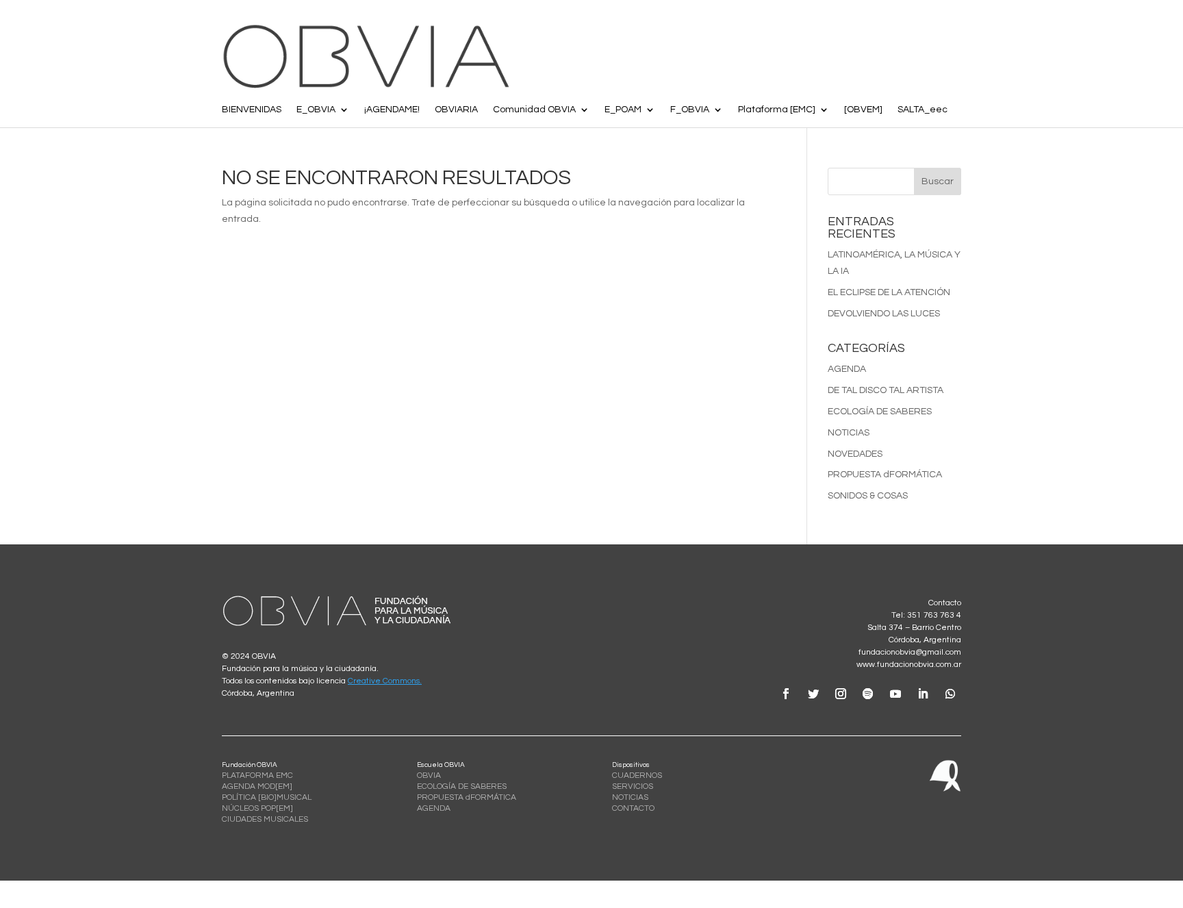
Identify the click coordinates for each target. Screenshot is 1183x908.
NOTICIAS (848, 433)
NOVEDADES (855, 454)
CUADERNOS (637, 775)
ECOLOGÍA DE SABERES (880, 411)
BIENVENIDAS (251, 109)
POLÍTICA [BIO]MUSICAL (266, 797)
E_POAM (623, 109)
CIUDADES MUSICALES (265, 819)
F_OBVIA (689, 109)
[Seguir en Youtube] (895, 694)
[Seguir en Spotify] (868, 694)
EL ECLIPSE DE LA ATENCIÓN (889, 292)
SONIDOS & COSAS (868, 496)
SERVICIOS (632, 786)
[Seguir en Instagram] (841, 694)
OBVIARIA (456, 109)
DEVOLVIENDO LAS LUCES (884, 313)
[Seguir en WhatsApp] (950, 694)
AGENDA (847, 369)
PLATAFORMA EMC (257, 775)
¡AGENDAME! (392, 109)
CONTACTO (633, 808)
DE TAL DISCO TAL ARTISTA (885, 390)
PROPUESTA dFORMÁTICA (885, 474)
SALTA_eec (922, 109)
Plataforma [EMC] (776, 109)
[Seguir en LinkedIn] (923, 694)
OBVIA (429, 775)
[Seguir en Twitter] (813, 694)
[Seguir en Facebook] (786, 694)
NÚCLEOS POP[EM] (257, 808)
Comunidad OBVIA (534, 109)
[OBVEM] (863, 109)
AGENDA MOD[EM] (257, 786)
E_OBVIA (315, 109)
